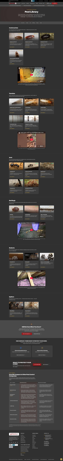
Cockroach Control (23, 437)
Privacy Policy (28, 459)
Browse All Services (37, 333)
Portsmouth (33, 438)
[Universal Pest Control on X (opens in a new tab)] (17, 442)
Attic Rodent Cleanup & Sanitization (25, 447)
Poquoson (33, 444)
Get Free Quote (45, 364)
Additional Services (32, 3)
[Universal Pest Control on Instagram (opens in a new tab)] (11, 442)
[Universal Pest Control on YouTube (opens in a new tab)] (13, 442)
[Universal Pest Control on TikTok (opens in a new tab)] (15, 442)
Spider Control (22, 438)
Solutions (37, 3)
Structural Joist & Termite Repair (24, 451)
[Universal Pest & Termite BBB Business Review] (14, 445)
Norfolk (33, 437)
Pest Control (18, 3)
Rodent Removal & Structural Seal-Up (25, 446)
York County (33, 443)
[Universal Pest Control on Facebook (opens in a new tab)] (9, 442)
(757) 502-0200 (37, 364)
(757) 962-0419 (47, 445)
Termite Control (23, 3)
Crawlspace (27, 3)
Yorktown (33, 445)
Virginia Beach (34, 436)
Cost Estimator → (24, 452)
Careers (25, 459)
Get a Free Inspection (26, 333)
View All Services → (23, 442)
